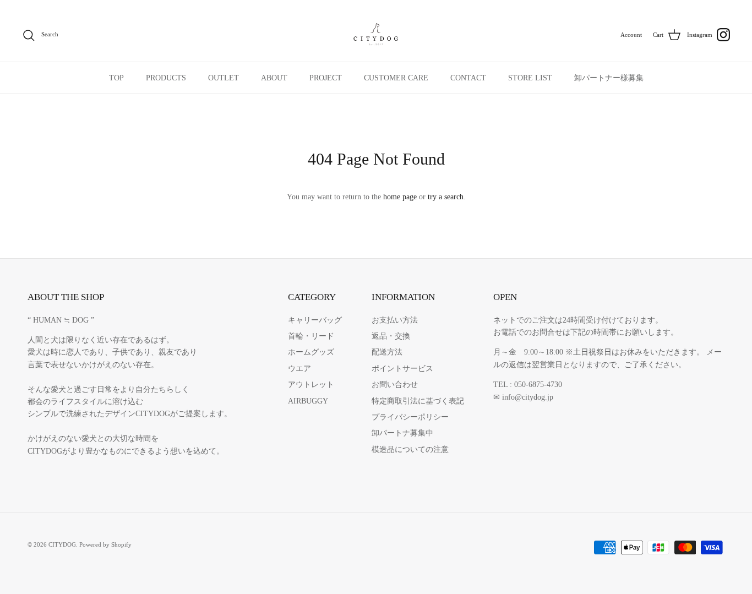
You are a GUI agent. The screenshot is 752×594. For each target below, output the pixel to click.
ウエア (299, 368)
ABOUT (274, 78)
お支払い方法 (395, 320)
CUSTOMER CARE (396, 78)
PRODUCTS (166, 78)
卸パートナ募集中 (402, 433)
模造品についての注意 (410, 449)
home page (400, 197)
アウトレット (311, 384)
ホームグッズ (311, 352)
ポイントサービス (402, 368)
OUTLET (223, 78)
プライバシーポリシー (410, 417)
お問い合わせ (395, 384)
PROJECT (325, 78)
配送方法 (387, 352)
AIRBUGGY (308, 401)
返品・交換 (391, 336)
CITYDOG (62, 544)
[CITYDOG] (376, 35)
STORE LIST (530, 78)
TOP (116, 78)
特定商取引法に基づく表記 (418, 401)
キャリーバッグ (315, 320)
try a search (446, 197)
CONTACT (468, 78)
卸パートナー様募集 (609, 78)
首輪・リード (311, 336)
